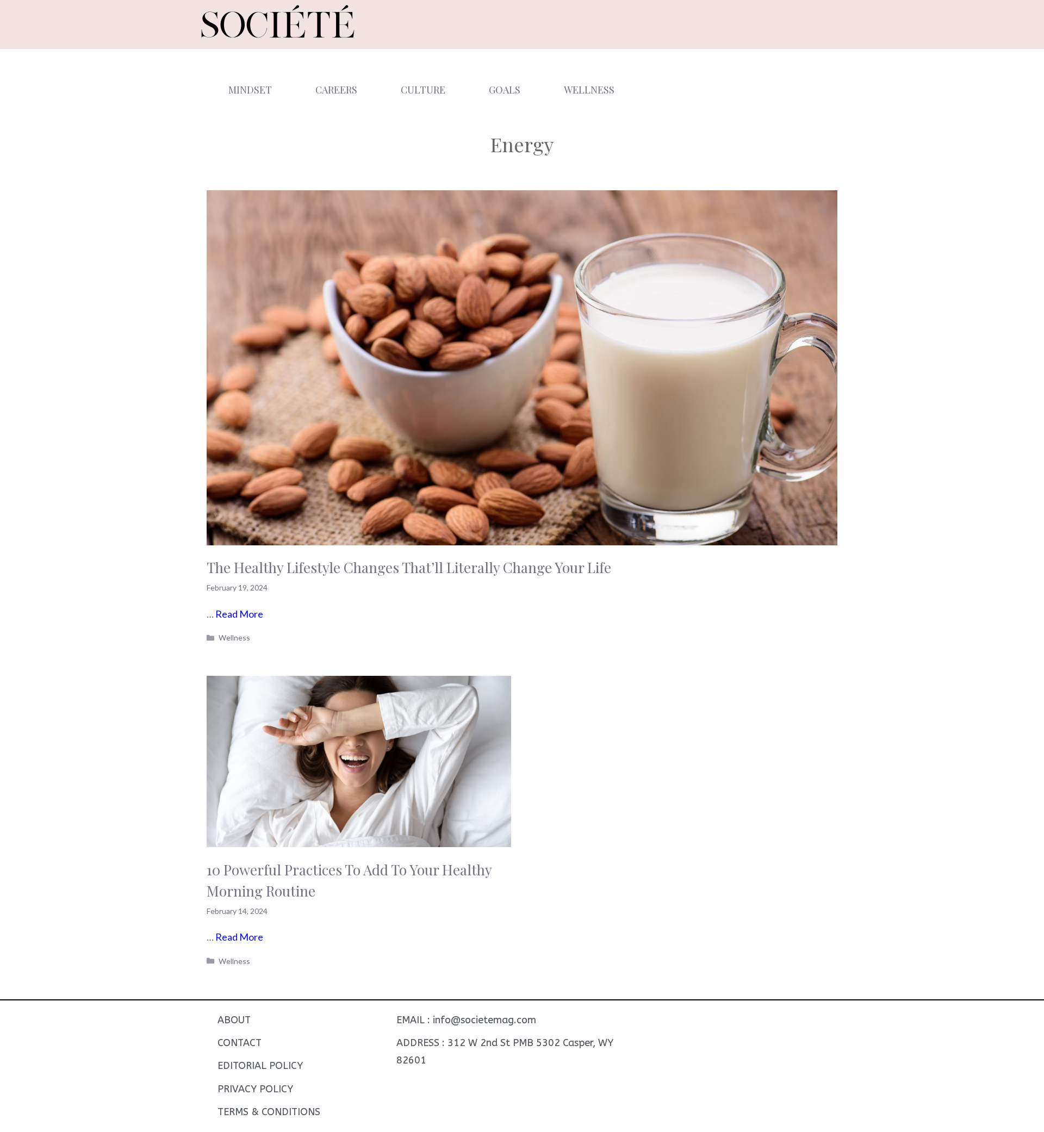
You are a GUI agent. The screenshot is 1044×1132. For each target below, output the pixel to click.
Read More (239, 614)
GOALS (504, 89)
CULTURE (423, 89)
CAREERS (336, 89)
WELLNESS (589, 89)
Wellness (234, 637)
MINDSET (250, 89)
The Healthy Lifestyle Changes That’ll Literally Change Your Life (409, 567)
